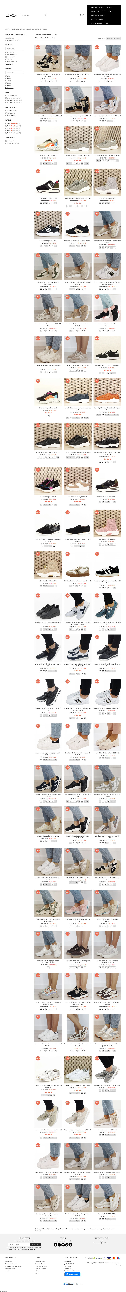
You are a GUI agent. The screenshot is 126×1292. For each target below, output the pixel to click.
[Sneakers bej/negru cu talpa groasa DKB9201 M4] (48, 58)
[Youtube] (63, 1245)
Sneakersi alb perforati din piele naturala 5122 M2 (77, 1173)
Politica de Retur (39, 1264)
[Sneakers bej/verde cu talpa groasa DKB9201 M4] (48, 903)
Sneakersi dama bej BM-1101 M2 (48, 836)
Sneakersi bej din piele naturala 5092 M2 (107, 116)
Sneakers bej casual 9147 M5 (107, 1130)
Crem (8, 59)
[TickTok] (67, 1245)
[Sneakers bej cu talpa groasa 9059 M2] (78, 349)
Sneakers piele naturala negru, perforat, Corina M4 (107, 453)
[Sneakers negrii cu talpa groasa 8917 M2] (78, 225)
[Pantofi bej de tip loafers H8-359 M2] (107, 737)
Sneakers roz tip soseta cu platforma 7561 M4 (78, 920)
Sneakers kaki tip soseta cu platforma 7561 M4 (77, 325)
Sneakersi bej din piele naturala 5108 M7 (48, 1130)
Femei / (13, 29)
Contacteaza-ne (73, 1274)
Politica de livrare (10, 1268)
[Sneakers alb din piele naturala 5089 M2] (78, 1069)
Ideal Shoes (10, 111)
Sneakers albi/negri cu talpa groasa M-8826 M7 (48, 754)
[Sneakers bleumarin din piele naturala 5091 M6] (48, 779)
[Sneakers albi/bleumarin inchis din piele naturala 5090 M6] (78, 648)
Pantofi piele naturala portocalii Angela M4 (107, 409)
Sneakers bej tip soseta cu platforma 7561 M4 (107, 920)
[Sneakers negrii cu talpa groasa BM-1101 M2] (107, 565)
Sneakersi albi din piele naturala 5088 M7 (107, 708)
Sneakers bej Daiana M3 (48, 156)
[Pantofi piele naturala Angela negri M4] (48, 436)
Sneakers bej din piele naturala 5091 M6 (77, 1130)
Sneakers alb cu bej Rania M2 (78, 497)
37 (8, 81)
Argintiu (9, 52)
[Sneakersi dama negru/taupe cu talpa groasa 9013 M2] (78, 986)
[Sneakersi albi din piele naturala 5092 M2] (48, 100)
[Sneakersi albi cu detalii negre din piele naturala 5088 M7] (107, 266)
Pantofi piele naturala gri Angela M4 (78, 156)
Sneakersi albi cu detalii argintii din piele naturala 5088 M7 (77, 709)
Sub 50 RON (10, 96)
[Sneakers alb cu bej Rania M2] (78, 481)
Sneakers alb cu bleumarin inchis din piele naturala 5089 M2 (77, 623)
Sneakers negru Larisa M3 (48, 198)
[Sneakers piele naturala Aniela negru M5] (78, 436)
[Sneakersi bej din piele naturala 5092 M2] (107, 100)
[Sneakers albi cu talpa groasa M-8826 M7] (48, 1156)
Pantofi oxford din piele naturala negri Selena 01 (48, 540)
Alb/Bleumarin (11, 55)
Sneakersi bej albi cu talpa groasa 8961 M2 (48, 366)
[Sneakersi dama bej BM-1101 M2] (48, 820)
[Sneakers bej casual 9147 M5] (107, 1114)
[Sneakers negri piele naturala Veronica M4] (78, 779)
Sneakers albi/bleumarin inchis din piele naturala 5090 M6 (77, 665)
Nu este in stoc (11, 143)
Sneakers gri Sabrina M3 (107, 198)
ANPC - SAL (38, 1273)
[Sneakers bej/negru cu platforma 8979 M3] (107, 862)
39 (8, 85)
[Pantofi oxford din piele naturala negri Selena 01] (48, 523)
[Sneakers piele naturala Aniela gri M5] (107, 140)
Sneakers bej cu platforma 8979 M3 (77, 878)
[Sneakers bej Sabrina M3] (48, 565)
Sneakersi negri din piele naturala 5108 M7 (48, 665)
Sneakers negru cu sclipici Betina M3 (107, 365)
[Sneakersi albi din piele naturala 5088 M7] (107, 692)
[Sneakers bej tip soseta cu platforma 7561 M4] (107, 903)
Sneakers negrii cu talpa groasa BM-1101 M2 (107, 582)
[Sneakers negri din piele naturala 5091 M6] (48, 692)
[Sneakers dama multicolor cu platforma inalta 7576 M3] (48, 986)
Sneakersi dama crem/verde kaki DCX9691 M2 (48, 283)
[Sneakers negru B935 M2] (48, 225)
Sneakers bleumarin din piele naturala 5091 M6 (48, 795)
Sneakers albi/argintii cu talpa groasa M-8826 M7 (107, 75)
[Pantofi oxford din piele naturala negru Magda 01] (78, 523)
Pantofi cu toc (9, 38)
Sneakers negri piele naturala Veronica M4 (78, 795)
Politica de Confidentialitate (27, 1249)
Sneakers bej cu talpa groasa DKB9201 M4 (48, 325)
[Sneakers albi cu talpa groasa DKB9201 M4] (78, 58)
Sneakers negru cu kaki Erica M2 (107, 497)
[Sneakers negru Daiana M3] (48, 392)
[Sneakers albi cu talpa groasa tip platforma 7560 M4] (48, 945)
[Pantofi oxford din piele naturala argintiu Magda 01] (48, 1069)
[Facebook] (55, 1245)
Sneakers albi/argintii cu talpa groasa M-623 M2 (48, 878)
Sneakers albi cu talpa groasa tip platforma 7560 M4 (48, 961)
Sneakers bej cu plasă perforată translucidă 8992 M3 (107, 961)
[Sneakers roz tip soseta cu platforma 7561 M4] (78, 903)
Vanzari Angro (96, 23)
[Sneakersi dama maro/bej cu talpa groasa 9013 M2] (107, 986)
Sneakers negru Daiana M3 (48, 408)
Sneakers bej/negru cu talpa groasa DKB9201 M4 (48, 75)
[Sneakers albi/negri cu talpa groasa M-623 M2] (78, 1198)
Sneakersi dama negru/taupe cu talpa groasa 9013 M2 (77, 1003)
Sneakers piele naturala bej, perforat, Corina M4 (48, 1215)
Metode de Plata (40, 1261)
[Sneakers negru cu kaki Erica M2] (107, 481)
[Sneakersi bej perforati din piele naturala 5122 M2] (107, 225)
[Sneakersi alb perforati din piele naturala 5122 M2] (78, 1156)
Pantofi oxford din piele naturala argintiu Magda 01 (48, 1086)
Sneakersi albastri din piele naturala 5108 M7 (107, 623)
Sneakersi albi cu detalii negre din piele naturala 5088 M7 (107, 283)
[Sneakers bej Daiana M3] (48, 140)
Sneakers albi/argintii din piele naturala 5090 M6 (107, 795)
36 (8, 78)
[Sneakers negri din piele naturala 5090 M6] (107, 648)
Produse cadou (97, 19)
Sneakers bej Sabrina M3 (48, 581)
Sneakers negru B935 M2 (48, 241)
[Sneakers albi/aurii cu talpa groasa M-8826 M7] (78, 737)
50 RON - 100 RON (12, 98)
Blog (106, 23)
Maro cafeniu (11, 61)
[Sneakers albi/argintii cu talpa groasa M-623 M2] (48, 862)
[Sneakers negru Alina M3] (48, 481)
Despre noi (8, 1261)
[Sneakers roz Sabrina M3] (107, 523)
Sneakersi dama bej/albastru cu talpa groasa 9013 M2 (107, 1045)
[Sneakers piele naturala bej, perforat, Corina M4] (48, 1198)
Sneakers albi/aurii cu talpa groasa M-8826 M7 (77, 754)
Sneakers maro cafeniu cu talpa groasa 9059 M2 (78, 961)
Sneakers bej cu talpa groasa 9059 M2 (77, 365)
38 (8, 83)
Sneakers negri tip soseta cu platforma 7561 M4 (107, 325)
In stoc (9, 141)
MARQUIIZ (10, 113)
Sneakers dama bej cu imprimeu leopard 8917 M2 (77, 1045)
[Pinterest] (59, 1245)
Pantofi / (29, 29)
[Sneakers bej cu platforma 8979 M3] (78, 862)
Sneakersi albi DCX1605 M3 (107, 1214)
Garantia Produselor (41, 1266)
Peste (9, 123)
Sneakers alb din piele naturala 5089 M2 (77, 1085)
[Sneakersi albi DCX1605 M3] (107, 1198)
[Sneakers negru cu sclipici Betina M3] (107, 349)
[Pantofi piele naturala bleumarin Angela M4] (78, 392)
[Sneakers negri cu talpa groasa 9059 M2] (78, 100)
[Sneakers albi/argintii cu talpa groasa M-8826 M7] (107, 58)
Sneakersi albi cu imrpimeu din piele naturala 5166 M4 (107, 837)
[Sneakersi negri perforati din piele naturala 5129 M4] (78, 820)
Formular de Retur (40, 1268)
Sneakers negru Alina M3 (48, 497)
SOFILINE (10, 115)
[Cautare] (45, 15)
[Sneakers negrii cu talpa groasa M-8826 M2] (48, 607)
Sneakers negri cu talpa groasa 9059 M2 (78, 116)
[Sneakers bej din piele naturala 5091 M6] (78, 1114)
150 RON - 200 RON (12, 103)
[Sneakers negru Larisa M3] (48, 182)
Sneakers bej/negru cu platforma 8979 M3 (107, 878)
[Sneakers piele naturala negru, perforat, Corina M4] (107, 436)
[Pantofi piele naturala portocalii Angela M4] (107, 392)
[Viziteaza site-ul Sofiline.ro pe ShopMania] (68, 1283)
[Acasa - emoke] (11, 15)
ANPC (36, 1271)
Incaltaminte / (21, 29)
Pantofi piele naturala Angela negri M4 (48, 452)
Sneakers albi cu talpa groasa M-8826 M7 (48, 1172)
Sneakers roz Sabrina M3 (107, 539)
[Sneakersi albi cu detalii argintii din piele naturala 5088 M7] (78, 692)
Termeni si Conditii (10, 1264)
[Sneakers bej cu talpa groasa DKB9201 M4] (48, 308)
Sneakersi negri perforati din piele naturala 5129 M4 (77, 837)
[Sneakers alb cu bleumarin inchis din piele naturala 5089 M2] (78, 607)
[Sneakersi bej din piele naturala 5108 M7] (48, 1114)
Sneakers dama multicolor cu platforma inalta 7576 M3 (48, 1003)
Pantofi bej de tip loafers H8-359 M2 (107, 753)
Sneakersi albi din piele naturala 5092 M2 (48, 116)
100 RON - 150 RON (12, 100)
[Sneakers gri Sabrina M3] (107, 182)
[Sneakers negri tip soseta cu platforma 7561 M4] (107, 308)
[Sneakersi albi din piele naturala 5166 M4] (107, 1156)
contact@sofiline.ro (102, 1243)
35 (8, 76)
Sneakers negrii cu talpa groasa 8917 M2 (77, 241)
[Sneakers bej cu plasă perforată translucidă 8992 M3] (107, 945)
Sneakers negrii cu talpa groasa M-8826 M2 (48, 623)
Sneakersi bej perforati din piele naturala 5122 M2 (107, 241)
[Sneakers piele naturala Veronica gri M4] (78, 182)
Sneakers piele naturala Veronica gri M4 (78, 198)
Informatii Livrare (98, 15)
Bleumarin (10, 57)
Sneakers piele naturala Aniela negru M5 (77, 452)
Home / (8, 29)
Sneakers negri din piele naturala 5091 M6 (48, 709)
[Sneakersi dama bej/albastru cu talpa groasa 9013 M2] (107, 1028)
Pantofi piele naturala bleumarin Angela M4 (78, 409)
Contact (7, 1271)
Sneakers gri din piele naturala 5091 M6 (107, 1085)
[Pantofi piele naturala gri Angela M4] (78, 140)
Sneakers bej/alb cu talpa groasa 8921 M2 (78, 581)
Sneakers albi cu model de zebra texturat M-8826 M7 (48, 1045)
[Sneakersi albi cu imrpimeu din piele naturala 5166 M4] (107, 820)
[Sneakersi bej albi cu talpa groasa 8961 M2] (48, 349)
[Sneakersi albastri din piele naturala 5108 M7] (107, 607)
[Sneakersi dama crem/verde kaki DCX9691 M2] (48, 266)
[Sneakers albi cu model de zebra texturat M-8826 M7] (48, 1028)
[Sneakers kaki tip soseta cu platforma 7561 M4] (78, 308)
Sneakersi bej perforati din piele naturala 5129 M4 (77, 283)
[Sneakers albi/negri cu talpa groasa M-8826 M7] (48, 737)
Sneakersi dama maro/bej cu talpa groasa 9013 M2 (107, 1003)
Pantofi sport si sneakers (12, 40)
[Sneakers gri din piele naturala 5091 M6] (107, 1069)
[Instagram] (70, 1245)
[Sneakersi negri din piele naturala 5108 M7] (48, 648)
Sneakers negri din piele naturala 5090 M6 (107, 665)
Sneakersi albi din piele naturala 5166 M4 (107, 1172)
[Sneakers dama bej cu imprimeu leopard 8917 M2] (78, 1028)
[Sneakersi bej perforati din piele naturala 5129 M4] (78, 266)
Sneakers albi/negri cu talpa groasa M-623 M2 (77, 1215)
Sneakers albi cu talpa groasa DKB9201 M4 (78, 75)
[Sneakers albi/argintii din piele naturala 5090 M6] (107, 779)
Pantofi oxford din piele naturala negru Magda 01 (78, 540)
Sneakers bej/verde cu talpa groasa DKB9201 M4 (48, 920)
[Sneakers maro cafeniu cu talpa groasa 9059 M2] (78, 945)
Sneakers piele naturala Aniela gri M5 (107, 156)
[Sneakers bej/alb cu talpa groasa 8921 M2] (78, 565)
